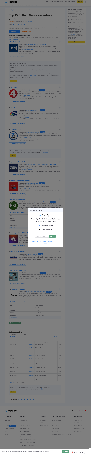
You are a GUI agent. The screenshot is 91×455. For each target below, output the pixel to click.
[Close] (61, 210)
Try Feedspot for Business (39, 241)
